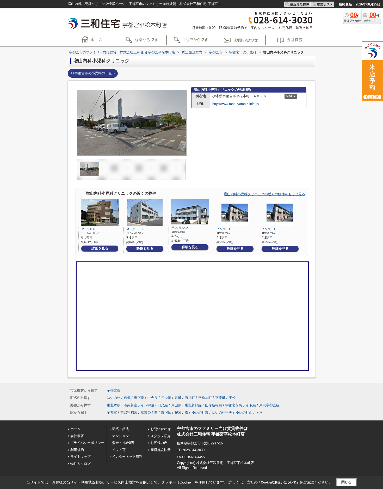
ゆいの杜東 (199, 412)
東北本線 (113, 405)
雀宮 (178, 412)
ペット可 (119, 450)
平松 (232, 398)
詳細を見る (99, 248)
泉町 (178, 398)
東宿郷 (139, 398)
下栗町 (220, 398)
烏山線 (176, 405)
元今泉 (166, 398)
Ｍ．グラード (135, 229)
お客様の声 (158, 443)
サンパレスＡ (180, 227)
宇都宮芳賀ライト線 (240, 405)
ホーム (75, 429)
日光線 (163, 405)
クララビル (88, 228)
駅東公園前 (149, 412)
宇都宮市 (113, 390)
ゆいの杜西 (244, 412)
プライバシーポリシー (87, 443)
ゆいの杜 (113, 398)
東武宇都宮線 (269, 405)
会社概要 (77, 436)
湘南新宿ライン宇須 (139, 405)
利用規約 (77, 450)
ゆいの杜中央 (222, 412)
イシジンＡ (224, 229)
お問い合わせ (160, 429)
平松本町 (205, 398)
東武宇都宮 (128, 412)
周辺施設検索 (160, 450)
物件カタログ (80, 464)
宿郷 (127, 398)
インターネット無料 (127, 457)
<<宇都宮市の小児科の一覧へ (92, 73)
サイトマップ (80, 457)
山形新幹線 (213, 405)
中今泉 (152, 398)
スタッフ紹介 (160, 436)
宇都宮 (112, 412)
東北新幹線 (193, 405)
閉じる (346, 482)
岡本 (259, 412)
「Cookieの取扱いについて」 (278, 482)
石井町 (190, 398)
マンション (120, 436)
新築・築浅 (120, 429)
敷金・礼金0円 (123, 443)
